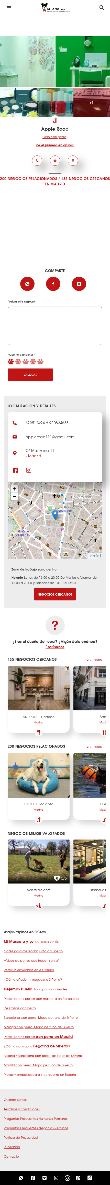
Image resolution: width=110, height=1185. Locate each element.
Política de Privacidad (21, 1137)
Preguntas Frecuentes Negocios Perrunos (36, 1128)
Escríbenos (55, 647)
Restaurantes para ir (38, 1036)
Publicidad (12, 1147)
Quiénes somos (15, 1099)
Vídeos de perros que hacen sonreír (32, 960)
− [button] (14, 496)
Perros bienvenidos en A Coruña (29, 970)
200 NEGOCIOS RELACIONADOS (28, 178)
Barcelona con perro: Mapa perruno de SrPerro (41, 1017)
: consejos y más (31, 941)
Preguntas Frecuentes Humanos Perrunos (36, 1118)
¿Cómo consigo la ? (37, 1046)
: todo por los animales (35, 989)
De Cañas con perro (20, 1008)
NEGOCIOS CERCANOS (55, 594)
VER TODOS (94, 660)
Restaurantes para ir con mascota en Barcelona (41, 998)
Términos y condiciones (22, 1109)
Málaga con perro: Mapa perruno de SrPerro (39, 1027)
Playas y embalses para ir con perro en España (40, 1074)
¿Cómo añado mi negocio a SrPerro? (33, 979)
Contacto (11, 1156)
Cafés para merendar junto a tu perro (33, 951)
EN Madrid (55, 184)
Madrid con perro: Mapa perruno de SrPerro (38, 1065)
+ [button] (14, 489)
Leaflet (95, 555)
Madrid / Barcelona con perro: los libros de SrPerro (43, 1055)
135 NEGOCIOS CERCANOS (85, 178)
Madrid (34, 455)
